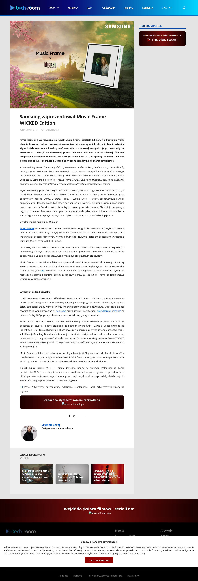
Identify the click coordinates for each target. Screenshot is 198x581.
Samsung (24, 458)
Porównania (108, 7)
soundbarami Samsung (109, 310)
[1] (42, 270)
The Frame (60, 310)
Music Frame (27, 228)
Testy (90, 7)
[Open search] (184, 7)
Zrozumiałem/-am (99, 560)
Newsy (52, 7)
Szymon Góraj (50, 425)
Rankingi (128, 7)
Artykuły (73, 7)
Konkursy (147, 7)
